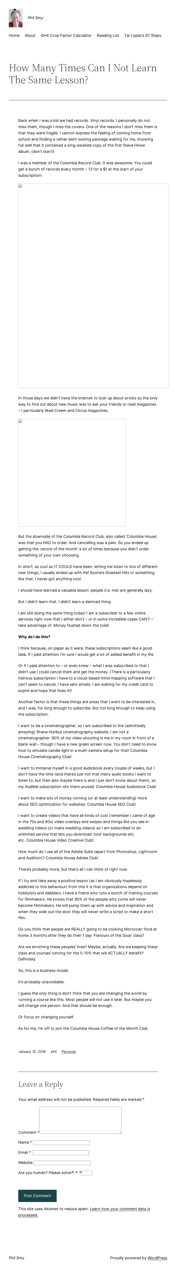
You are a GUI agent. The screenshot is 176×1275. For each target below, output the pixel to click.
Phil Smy (35, 18)
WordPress (157, 1258)
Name (25, 1142)
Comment (28, 1132)
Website (25, 1162)
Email (24, 1152)
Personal (69, 1051)
